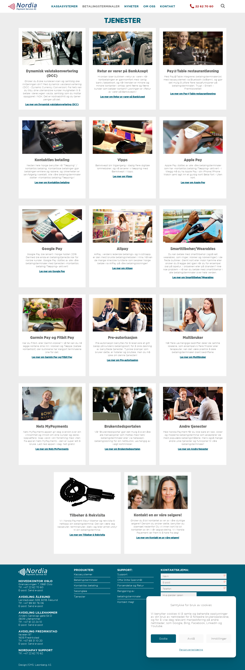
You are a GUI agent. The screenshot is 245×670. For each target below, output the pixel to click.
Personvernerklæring (191, 649)
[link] (163, 638)
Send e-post (35, 590)
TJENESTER (122, 20)
